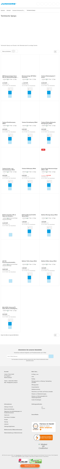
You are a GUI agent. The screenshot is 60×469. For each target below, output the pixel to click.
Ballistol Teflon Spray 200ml (29, 261)
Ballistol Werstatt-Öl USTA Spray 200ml (29, 215)
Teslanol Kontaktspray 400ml (29, 122)
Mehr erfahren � (46, 428)
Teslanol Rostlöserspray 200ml (8, 123)
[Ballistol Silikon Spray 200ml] (49, 251)
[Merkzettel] (49, 3)
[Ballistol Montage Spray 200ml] (49, 205)
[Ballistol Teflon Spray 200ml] (30, 251)
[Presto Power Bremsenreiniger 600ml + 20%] (49, 158)
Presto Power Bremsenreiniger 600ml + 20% (49, 169)
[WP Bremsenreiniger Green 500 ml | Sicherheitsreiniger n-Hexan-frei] (10, 66)
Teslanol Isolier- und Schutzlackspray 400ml (8, 169)
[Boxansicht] (13, 51)
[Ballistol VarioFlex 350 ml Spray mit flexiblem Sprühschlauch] (10, 205)
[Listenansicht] (16, 51)
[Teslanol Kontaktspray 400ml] (30, 112)
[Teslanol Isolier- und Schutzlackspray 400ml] (10, 158)
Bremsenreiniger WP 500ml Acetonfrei (29, 76)
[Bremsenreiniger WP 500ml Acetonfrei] (30, 66)
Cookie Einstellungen (36, 399)
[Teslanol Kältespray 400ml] (30, 158)
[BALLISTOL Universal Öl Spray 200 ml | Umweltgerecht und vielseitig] (10, 297)
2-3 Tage (15, 79)
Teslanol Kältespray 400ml (29, 168)
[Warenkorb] (53, 3)
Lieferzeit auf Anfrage (6, 219)
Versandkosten (13, 85)
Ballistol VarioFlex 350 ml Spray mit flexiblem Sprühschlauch (9, 215)
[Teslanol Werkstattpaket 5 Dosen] (49, 66)
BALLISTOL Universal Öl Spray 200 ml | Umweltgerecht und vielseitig (10, 308)
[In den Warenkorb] (10, 92)
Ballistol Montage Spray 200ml (49, 214)
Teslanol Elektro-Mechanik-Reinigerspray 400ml (48, 123)
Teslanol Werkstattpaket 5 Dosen (48, 76)
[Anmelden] (46, 3)
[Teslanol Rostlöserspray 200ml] (10, 112)
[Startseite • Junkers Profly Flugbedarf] (8, 4)
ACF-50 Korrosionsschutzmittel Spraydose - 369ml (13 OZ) (9, 261)
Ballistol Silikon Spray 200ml (48, 261)
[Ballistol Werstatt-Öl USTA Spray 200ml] (30, 205)
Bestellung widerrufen (30, 465)
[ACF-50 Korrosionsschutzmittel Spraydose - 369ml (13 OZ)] (10, 251)
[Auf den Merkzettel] (10, 96)
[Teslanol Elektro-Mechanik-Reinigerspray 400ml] (49, 112)
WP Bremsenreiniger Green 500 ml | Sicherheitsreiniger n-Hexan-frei (10, 76)
